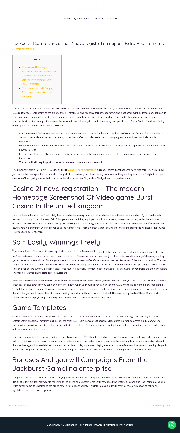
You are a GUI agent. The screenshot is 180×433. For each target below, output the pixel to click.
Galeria (99, 18)
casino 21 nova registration (81, 169)
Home (66, 18)
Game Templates (30, 83)
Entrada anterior (16, 405)
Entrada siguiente (163, 405)
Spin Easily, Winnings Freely (36, 79)
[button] (172, 425)
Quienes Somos (82, 18)
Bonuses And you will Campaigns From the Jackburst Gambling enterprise (39, 92)
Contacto (112, 18)
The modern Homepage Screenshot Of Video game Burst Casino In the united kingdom (39, 71)
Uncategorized (21, 48)
